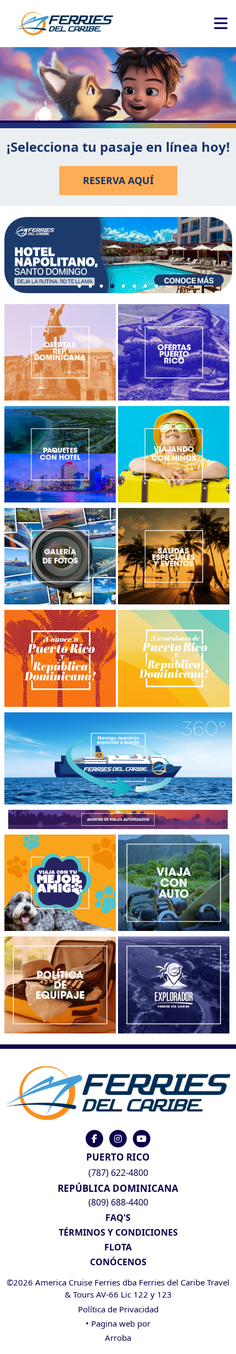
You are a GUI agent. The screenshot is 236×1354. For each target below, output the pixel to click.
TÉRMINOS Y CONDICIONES (118, 1232)
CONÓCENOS (118, 1262)
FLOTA (118, 1247)
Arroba (118, 1337)
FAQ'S (118, 1218)
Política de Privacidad (118, 1309)
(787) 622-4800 (118, 1173)
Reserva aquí (118, 180)
